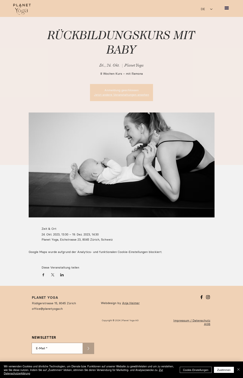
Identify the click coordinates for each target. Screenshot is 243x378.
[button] (227, 8)
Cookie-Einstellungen (195, 370)
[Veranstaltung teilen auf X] (52, 274)
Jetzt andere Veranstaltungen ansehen (121, 95)
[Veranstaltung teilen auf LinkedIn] (62, 274)
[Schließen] (238, 370)
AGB (207, 324)
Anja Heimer (131, 303)
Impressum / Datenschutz (191, 320)
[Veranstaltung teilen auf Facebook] (43, 274)
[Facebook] (201, 297)
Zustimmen (224, 370)
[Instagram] (208, 297)
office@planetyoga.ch (47, 309)
